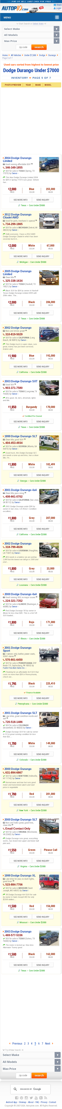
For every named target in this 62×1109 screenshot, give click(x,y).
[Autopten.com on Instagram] (26, 1098)
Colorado (23, 759)
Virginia (23, 866)
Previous (16, 1043)
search (39, 47)
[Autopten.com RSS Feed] (45, 1098)
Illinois (24, 638)
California (23, 372)
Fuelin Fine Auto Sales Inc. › (14, 668)
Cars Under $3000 (37, 205)
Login (58, 8)
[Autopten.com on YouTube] (36, 1098)
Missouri (24, 922)
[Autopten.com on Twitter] (31, 1098)
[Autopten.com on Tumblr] (41, 1098)
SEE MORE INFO (21, 200)
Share (58, 4)
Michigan (24, 262)
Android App (11, 1102)
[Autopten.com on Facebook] (16, 1098)
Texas (23, 205)
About (31, 1102)
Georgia (23, 481)
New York (23, 810)
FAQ (37, 1102)
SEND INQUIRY (42, 200)
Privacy (44, 1102)
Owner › (15, 173)
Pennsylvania (23, 703)
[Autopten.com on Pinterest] (21, 1098)
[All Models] (31, 35)
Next (48, 1043)
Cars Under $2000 (38, 372)
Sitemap (22, 1102)
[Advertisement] (31, 120)
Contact (52, 1102)
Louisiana (23, 585)
